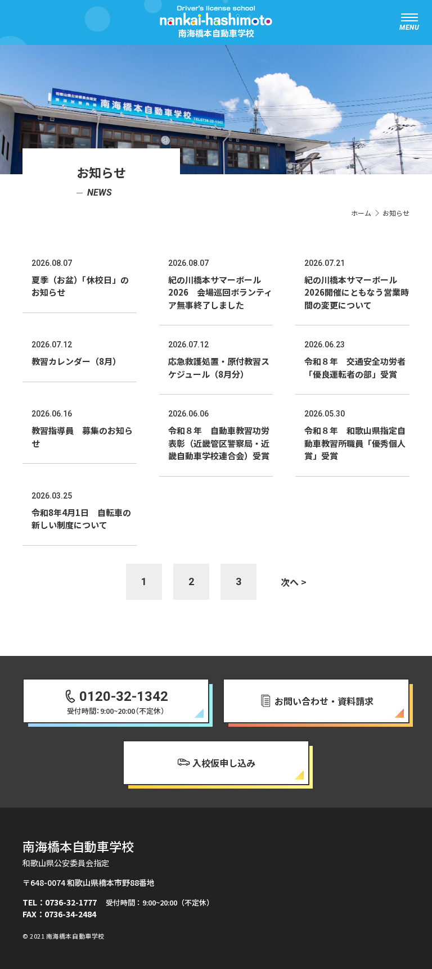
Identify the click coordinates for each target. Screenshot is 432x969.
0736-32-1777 (71, 902)
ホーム (361, 213)
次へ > (294, 581)
